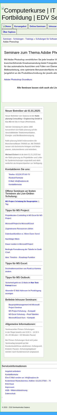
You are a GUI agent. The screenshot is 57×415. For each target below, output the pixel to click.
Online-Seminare (37, 26)
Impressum (9, 387)
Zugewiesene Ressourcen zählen (19, 229)
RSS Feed (9, 384)
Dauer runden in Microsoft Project (19, 244)
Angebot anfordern (13, 371)
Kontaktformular (15, 184)
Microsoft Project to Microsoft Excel (19, 224)
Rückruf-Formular (16, 178)
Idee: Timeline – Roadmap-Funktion (20, 257)
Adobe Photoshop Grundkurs (18, 79)
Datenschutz (10, 393)
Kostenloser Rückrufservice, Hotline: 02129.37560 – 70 (28, 381)
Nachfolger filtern (12, 239)
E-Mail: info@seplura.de (19, 181)
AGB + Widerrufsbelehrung (16, 390)
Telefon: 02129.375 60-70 (19, 174)
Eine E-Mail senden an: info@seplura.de (22, 378)
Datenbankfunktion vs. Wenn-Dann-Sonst (22, 234)
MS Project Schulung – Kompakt (22, 311)
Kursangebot (20, 26)
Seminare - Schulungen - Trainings (18, 39)
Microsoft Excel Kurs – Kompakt (22, 318)
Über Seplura (9, 32)
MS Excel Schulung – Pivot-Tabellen (24, 314)
